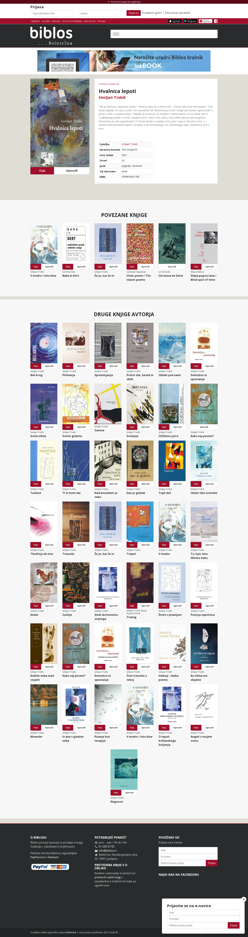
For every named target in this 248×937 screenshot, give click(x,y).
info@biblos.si (107, 850)
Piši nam (101, 21)
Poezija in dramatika (109, 84)
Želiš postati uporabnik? (177, 12)
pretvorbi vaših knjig (107, 877)
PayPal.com (37, 857)
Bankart (53, 857)
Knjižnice (35, 21)
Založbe (46, 21)
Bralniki (56, 21)
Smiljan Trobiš (112, 97)
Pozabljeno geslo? (152, 12)
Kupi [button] (42, 170)
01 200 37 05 (106, 846)
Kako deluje (89, 21)
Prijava (211, 863)
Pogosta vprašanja (72, 21)
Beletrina (71, 932)
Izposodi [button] (71, 170)
